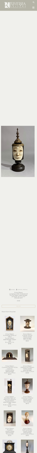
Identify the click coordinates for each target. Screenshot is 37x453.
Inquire (18, 306)
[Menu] (33, 7)
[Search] (33, 2)
